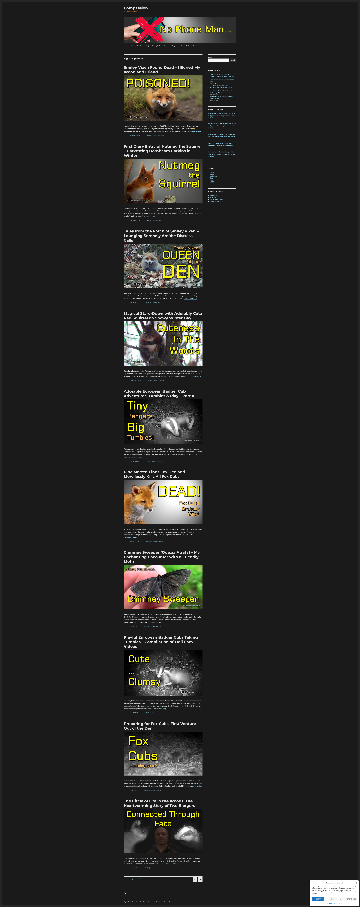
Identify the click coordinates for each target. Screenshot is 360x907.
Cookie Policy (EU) (187, 46)
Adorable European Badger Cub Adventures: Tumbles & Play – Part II (159, 393)
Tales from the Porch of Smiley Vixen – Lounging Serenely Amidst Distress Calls (161, 236)
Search (210, 57)
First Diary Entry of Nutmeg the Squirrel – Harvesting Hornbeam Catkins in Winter (163, 151)
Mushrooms (213, 176)
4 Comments (157, 220)
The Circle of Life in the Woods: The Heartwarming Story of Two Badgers (159, 803)
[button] (356, 883)
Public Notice (213, 197)
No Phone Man (131, 12)
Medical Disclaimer (215, 201)
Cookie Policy (329, 903)
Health (212, 174)
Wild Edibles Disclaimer (217, 199)
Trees (211, 180)
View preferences (348, 899)
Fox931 (210, 143)
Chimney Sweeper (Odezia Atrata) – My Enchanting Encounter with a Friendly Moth (162, 557)
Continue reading (194, 131)
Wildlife (149, 135)
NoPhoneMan (212, 113)
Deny (331, 899)
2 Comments (156, 302)
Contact (140, 46)
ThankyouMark (212, 123)
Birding (212, 172)
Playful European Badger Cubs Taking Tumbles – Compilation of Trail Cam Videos (161, 642)
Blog (133, 46)
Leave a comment (158, 135)
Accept (318, 899)
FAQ (147, 46)
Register (175, 46)
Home (126, 46)
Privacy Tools (214, 195)
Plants (211, 178)
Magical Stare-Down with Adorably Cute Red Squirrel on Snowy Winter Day (163, 315)
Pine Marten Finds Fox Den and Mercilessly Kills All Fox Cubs (154, 474)
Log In (166, 46)
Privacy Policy (338, 903)
